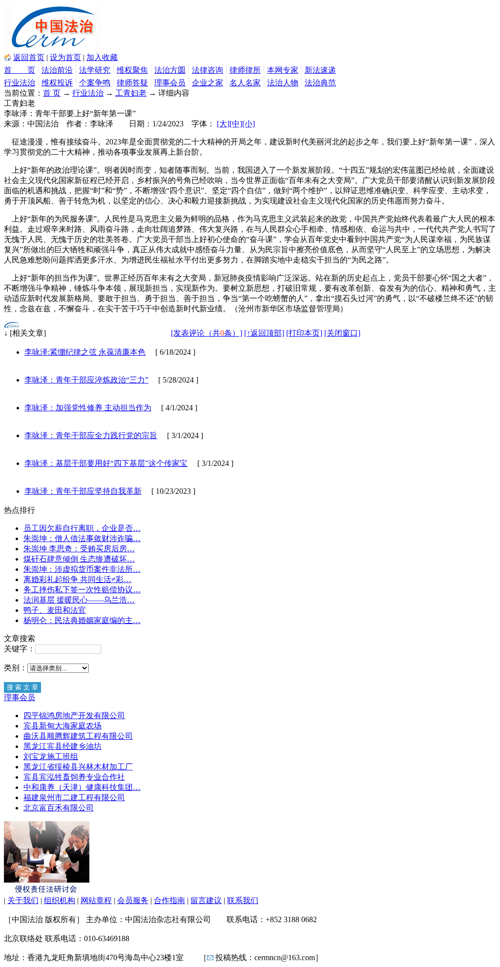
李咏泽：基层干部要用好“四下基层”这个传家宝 (106, 463)
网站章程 (96, 900)
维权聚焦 (132, 70)
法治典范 (320, 83)
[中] (235, 124)
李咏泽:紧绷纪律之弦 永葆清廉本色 (85, 352)
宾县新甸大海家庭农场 (62, 726)
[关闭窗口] (342, 333)
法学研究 (94, 70)
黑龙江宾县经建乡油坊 (62, 746)
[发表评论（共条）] (206, 333)
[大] (223, 124)
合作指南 (169, 900)
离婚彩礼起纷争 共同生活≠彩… (77, 579)
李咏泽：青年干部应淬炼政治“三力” (86, 380)
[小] (248, 124)
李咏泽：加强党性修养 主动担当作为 (87, 407)
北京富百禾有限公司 (58, 808)
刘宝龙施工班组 (50, 756)
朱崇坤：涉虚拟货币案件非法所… (82, 569)
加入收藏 (102, 57)
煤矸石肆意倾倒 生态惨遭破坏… (79, 559)
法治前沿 (57, 70)
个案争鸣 (94, 83)
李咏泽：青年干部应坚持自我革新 (83, 491)
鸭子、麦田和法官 (54, 610)
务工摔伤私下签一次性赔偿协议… (82, 589)
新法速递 (320, 70)
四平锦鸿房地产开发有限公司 (74, 715)
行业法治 (19, 83)
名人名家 (245, 83)
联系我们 (242, 900)
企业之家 (207, 83)
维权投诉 (57, 83)
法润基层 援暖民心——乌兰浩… (79, 600)
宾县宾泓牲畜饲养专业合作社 (74, 777)
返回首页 (28, 57)
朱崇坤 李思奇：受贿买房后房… (79, 548)
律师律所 (245, 70)
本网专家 (282, 70)
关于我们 (23, 900)
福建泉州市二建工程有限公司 (74, 797)
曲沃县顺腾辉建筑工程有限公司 (78, 736)
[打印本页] (304, 333)
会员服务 (132, 900)
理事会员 (170, 83)
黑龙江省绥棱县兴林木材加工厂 (78, 767)
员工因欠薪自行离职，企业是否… (82, 528)
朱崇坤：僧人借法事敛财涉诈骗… (82, 538)
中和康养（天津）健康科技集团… (82, 787)
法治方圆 (170, 70)
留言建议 (206, 900)
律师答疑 (132, 83)
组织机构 (59, 900)
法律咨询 (207, 70)
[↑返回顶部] (264, 333)
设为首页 (65, 57)
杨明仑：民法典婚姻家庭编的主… (82, 620)
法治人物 (282, 83)
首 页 (19, 70)
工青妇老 (130, 93)
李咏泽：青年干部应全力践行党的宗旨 (90, 435)
